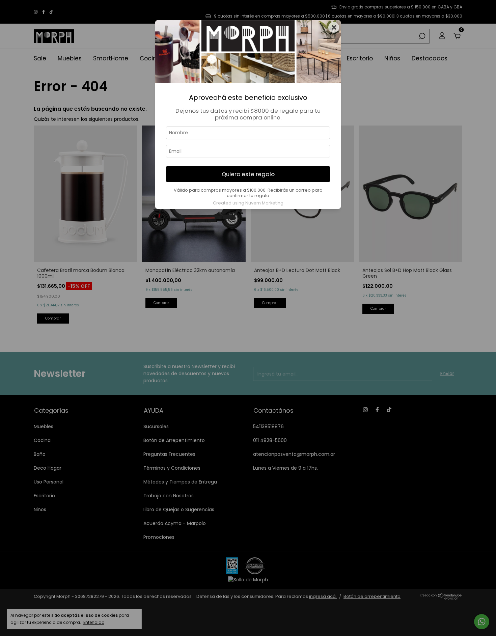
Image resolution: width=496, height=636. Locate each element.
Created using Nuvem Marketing (248, 203)
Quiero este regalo (248, 174)
